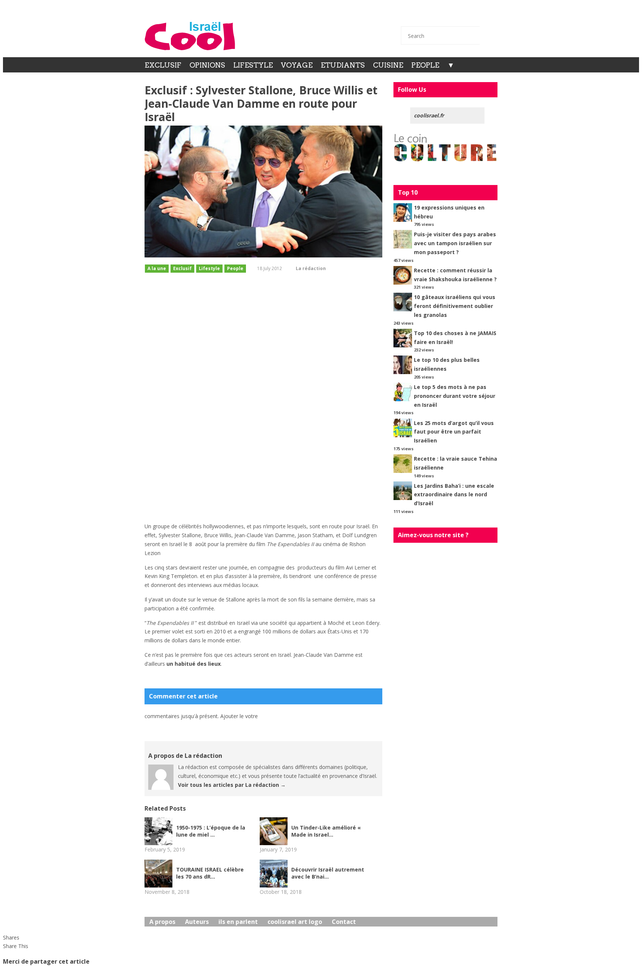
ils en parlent (238, 922)
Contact (410, 16)
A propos (162, 922)
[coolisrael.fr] (190, 36)
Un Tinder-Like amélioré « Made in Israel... (326, 831)
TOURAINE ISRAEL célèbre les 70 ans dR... (210, 873)
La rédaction (311, 268)
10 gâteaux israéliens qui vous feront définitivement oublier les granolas (454, 305)
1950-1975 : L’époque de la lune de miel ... (210, 831)
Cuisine (388, 65)
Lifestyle (253, 65)
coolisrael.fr (429, 115)
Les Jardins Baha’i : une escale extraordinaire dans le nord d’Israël (454, 494)
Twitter (429, 16)
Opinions (207, 65)
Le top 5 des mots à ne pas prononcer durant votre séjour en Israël (454, 395)
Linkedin (469, 16)
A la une (156, 268)
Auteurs (197, 922)
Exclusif (163, 65)
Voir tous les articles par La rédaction (232, 784)
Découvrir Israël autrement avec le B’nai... (327, 873)
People (425, 65)
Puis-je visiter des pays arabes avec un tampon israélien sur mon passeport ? (455, 243)
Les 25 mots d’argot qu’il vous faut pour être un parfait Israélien (454, 431)
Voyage (296, 65)
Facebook (449, 16)
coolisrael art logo (295, 922)
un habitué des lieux (193, 663)
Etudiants (343, 65)
